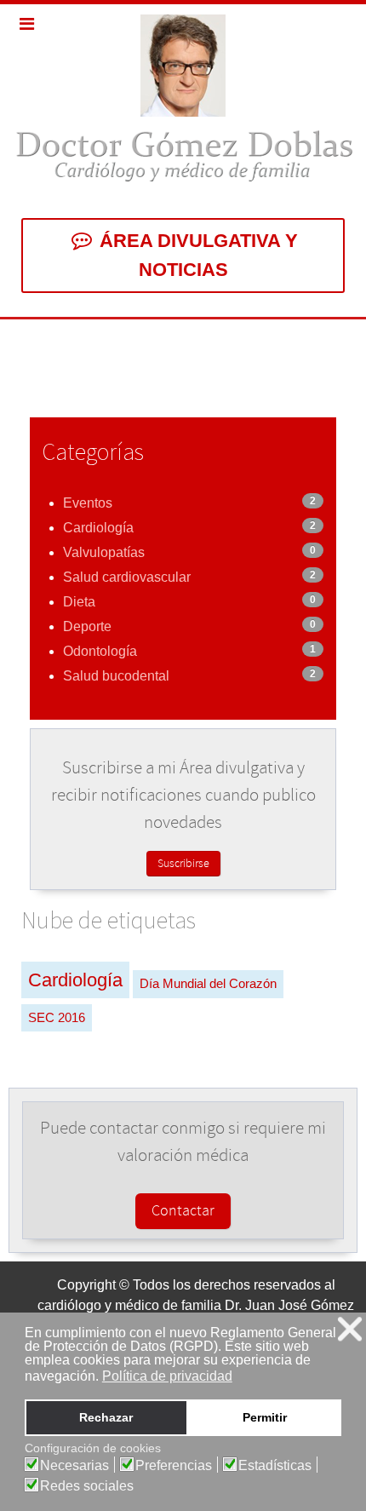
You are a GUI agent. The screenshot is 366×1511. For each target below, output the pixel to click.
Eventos (87, 503)
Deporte (87, 626)
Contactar (183, 1211)
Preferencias (173, 1466)
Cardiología (98, 527)
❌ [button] (349, 1329)
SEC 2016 (56, 1017)
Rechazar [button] (106, 1417)
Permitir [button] (265, 1417)
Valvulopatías (104, 552)
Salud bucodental (116, 676)
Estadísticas (275, 1466)
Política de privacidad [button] (167, 1376)
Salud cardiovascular (127, 577)
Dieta (79, 602)
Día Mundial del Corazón (208, 983)
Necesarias (74, 1466)
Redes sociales (87, 1486)
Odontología (100, 651)
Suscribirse (183, 863)
